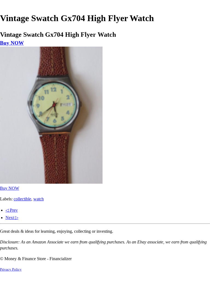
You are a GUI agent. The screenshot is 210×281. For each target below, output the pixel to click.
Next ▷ (11, 217)
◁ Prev (11, 210)
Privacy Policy (11, 269)
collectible (22, 199)
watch (38, 199)
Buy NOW (12, 43)
